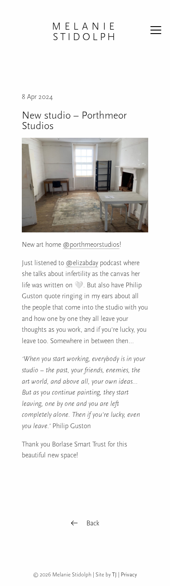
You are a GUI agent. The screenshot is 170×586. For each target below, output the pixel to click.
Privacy (129, 574)
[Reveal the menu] (155, 31)
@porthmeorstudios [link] (91, 245)
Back (92, 523)
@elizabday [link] (82, 263)
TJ (114, 574)
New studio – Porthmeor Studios (74, 120)
